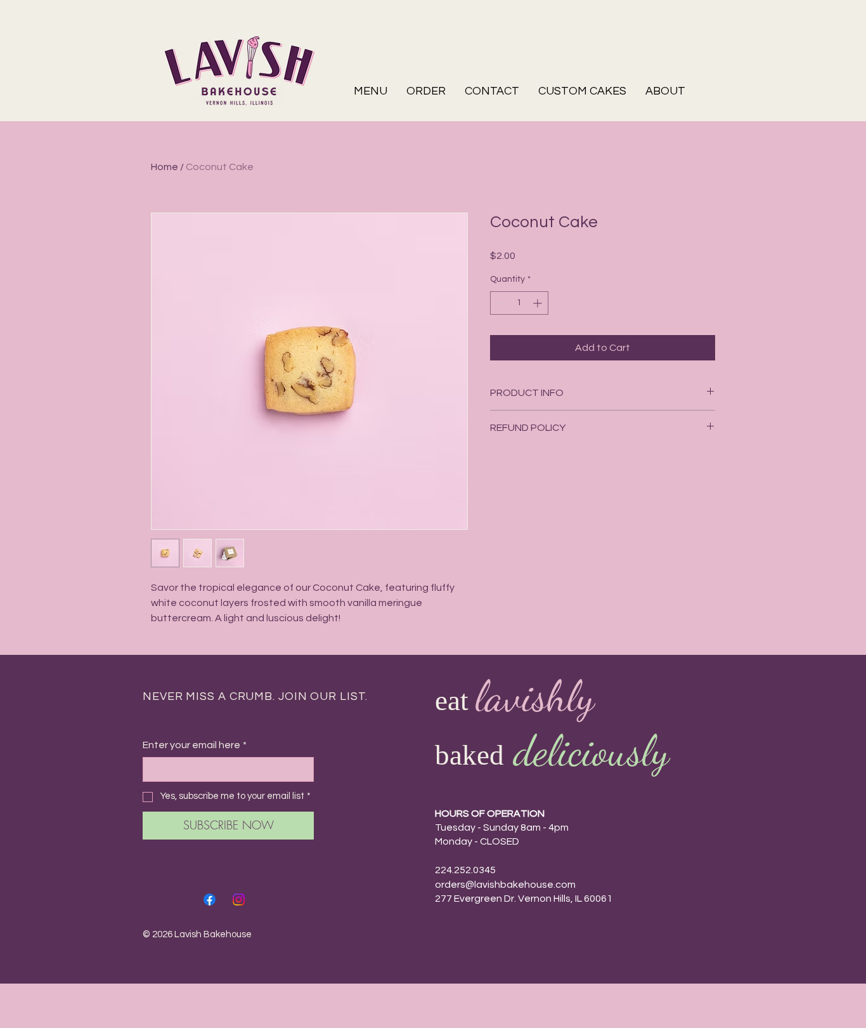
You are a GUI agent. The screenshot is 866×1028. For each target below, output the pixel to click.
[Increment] (538, 303)
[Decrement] (500, 303)
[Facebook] (209, 899)
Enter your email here (195, 745)
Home (164, 167)
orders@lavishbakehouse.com (505, 885)
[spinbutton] (519, 303)
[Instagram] (239, 899)
